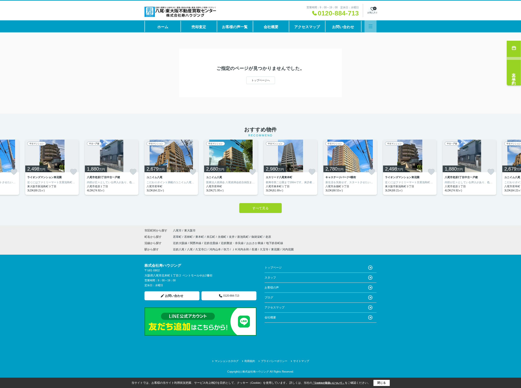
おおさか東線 (255, 243)
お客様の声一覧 (235, 27)
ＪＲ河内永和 (240, 249)
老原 (268, 236)
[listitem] (171, 167)
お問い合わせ (343, 27)
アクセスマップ (307, 27)
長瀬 (254, 249)
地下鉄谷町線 (274, 243)
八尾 (190, 249)
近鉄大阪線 (180, 243)
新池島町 (243, 236)
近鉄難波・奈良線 (232, 243)
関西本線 (196, 243)
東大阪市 (190, 230)
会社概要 (271, 27)
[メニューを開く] (370, 26)
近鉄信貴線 (211, 243)
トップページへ (260, 80)
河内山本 (215, 249)
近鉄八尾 (178, 249)
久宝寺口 (201, 249)
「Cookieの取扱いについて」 (328, 382)
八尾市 (177, 230)
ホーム (162, 27)
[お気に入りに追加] (14, 172)
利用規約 (249, 361)
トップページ (273, 267)
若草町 (177, 236)
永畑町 (222, 236)
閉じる (381, 382)
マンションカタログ (227, 361)
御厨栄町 (257, 236)
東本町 (200, 236)
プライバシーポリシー (274, 361)
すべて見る (260, 208)
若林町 (189, 236)
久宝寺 (264, 249)
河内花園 (288, 249)
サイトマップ (301, 361)
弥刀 (226, 249)
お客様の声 (272, 287)
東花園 (275, 249)
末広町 (211, 236)
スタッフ (270, 277)
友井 (232, 236)
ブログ (269, 297)
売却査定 (199, 27)
